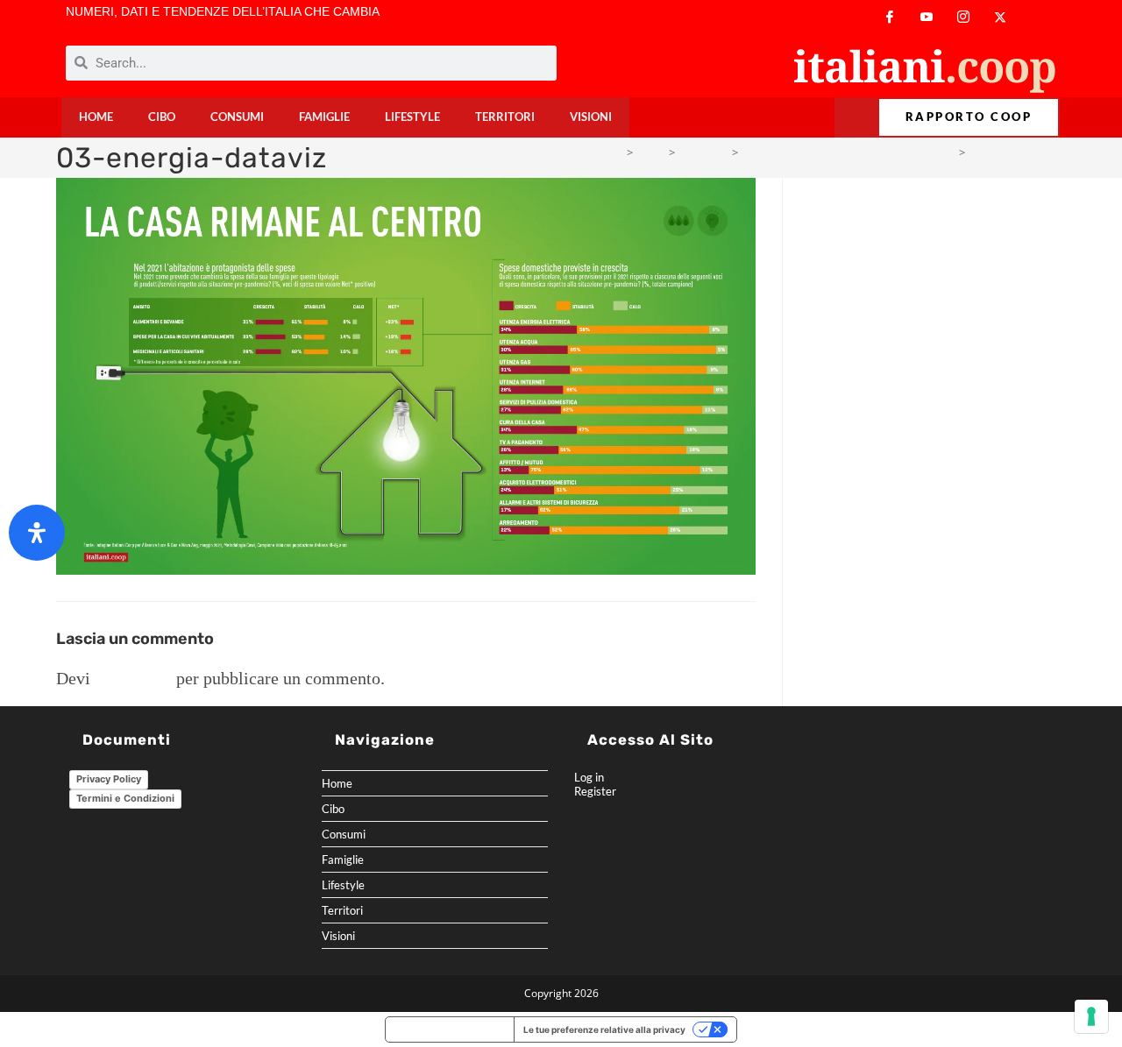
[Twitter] (1000, 17)
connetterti (133, 678)
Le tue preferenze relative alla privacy (604, 1029)
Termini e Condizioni (125, 798)
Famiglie (324, 117)
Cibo (161, 117)
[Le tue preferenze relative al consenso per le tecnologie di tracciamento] (1091, 1016)
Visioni (591, 117)
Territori (505, 117)
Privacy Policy (108, 779)
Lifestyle (412, 117)
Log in (589, 777)
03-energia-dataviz (1018, 152)
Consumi (237, 117)
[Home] (615, 152)
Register (595, 791)
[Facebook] (890, 17)
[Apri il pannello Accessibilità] (37, 533)
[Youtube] (926, 17)
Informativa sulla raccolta (449, 1029)
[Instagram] (963, 17)
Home (96, 117)
